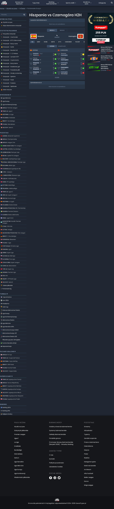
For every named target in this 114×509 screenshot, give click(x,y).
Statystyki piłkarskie (21, 430)
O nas (51, 455)
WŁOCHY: (7, 127)
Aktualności (88, 430)
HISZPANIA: (7, 114)
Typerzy (87, 434)
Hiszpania (40, 36)
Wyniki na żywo (86, 3)
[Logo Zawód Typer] (4, 3)
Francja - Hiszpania (36, 58)
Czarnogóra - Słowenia (65, 62)
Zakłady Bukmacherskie (57, 434)
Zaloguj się (102, 3)
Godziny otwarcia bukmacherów (60, 427)
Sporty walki (70, 3)
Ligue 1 (16, 438)
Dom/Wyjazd (62, 46)
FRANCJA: (7, 111)
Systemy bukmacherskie (57, 430)
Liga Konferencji (19, 473)
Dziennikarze (88, 446)
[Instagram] (54, 477)
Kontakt (52, 459)
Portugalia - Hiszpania (37, 67)
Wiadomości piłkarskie (22, 477)
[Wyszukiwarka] (111, 2)
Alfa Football (88, 473)
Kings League (88, 485)
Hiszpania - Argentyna (37, 53)
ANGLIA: (9, 108)
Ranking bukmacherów (51, 3)
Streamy (87, 427)
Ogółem (52, 46)
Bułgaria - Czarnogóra (65, 58)
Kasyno (86, 450)
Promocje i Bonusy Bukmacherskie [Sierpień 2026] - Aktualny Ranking (61, 443)
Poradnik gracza (55, 438)
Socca (86, 481)
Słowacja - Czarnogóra (65, 53)
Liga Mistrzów (6, 98)
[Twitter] (59, 477)
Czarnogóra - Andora (64, 67)
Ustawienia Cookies (56, 467)
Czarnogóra (72, 36)
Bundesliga (18, 450)
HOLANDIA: (8, 118)
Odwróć (57, 37)
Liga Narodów (19, 462)
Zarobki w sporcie (90, 438)
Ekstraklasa (18, 454)
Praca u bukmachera (91, 442)
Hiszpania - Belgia (35, 62)
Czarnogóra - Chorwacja (66, 72)
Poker (86, 454)
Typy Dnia (35, 3)
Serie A (16, 458)
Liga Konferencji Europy (9, 104)
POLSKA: (8, 124)
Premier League (19, 434)
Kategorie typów (90, 462)
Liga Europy (5, 101)
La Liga (16, 442)
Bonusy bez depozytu (19, 3)
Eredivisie (17, 446)
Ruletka (86, 458)
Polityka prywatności (56, 463)
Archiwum (87, 470)
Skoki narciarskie (90, 466)
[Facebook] (50, 477)
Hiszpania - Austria (35, 72)
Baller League (88, 477)
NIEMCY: (8, 121)
